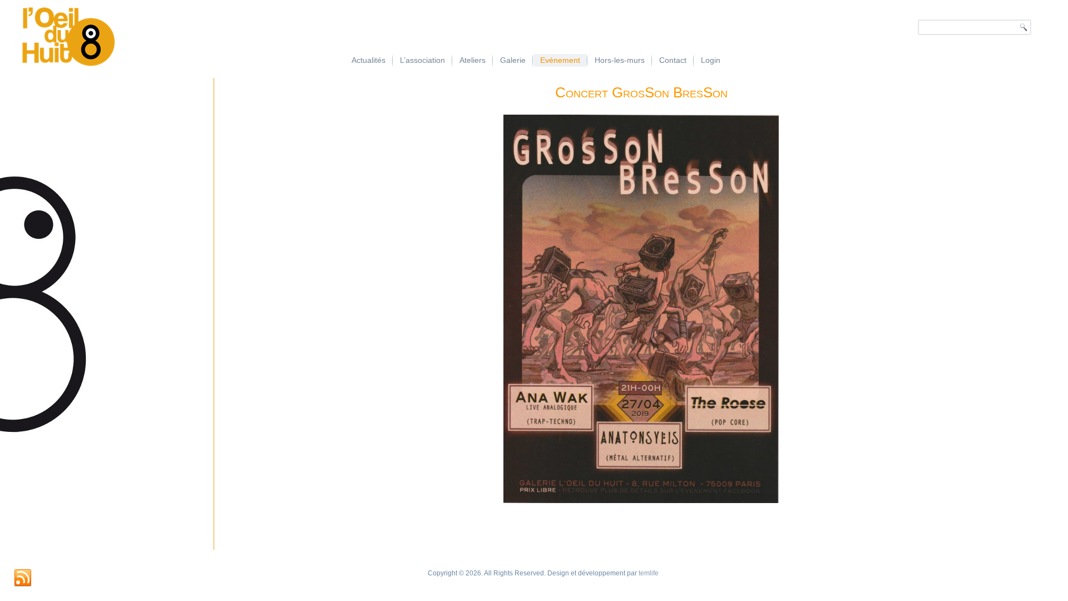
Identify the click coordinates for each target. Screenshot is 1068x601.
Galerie (513, 60)
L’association (422, 60)
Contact (672, 60)
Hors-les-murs (620, 60)
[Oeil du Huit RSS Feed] (23, 578)
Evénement (560, 60)
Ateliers (472, 60)
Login (710, 60)
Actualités (368, 60)
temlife (649, 573)
